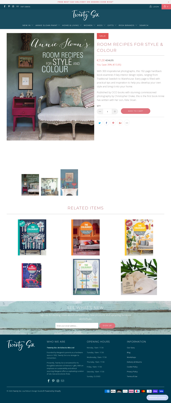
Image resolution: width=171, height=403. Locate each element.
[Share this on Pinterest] (113, 122)
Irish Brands (127, 25)
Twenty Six (17, 391)
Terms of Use (132, 376)
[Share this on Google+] (120, 122)
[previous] (11, 99)
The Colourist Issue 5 (85, 237)
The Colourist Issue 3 (32, 237)
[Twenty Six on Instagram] (13, 6)
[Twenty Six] (85, 15)
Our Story (131, 347)
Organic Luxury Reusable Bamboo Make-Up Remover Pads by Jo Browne (139, 277)
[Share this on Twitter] (99, 122)
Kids (100, 25)
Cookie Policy (132, 367)
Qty (99, 106)
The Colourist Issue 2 (139, 237)
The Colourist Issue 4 (85, 277)
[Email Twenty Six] (17, 6)
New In (27, 25)
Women (88, 25)
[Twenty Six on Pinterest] (9, 6)
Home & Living (71, 25)
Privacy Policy (132, 371)
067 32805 (25, 7)
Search (143, 25)
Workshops (131, 357)
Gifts (111, 25)
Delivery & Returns (134, 362)
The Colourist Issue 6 (32, 276)
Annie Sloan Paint (47, 25)
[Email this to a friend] (127, 122)
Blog (128, 352)
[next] (89, 99)
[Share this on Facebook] (106, 122)
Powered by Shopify (53, 391)
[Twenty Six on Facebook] (4, 6)
